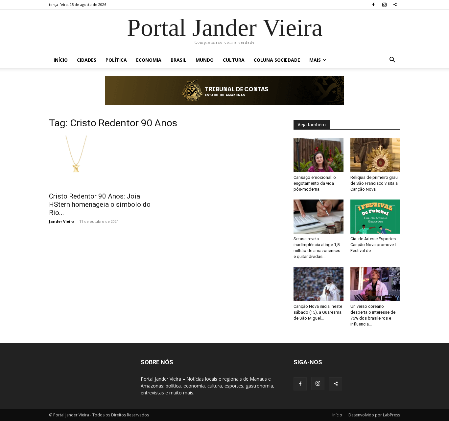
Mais (315, 60)
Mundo (205, 60)
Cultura (234, 60)
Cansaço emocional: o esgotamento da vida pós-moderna (315, 183)
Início (61, 60)
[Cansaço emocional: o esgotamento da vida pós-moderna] (318, 155)
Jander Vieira (62, 221)
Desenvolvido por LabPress (374, 415)
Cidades (86, 60)
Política (116, 60)
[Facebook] (373, 4)
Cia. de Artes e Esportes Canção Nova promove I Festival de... (373, 244)
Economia (148, 60)
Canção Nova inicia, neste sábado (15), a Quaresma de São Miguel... (318, 312)
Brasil (178, 60)
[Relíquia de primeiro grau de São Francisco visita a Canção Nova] (375, 155)
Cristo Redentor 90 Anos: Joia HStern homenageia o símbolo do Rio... (100, 204)
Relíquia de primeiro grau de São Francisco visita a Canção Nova (374, 183)
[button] (392, 60)
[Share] (395, 4)
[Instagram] (384, 4)
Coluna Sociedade (277, 60)
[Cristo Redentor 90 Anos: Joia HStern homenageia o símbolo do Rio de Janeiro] (102, 162)
